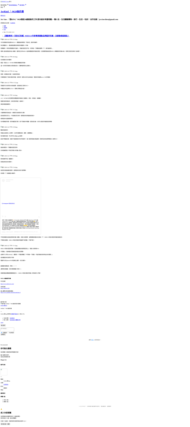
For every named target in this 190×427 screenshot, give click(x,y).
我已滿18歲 (3, 424)
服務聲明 (109, 406)
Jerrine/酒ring (4, 305)
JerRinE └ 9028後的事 (12, 11)
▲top (2, 322)
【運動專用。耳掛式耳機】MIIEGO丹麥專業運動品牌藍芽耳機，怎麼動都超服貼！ (36, 36)
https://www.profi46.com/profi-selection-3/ (11, 292)
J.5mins (3, 231)
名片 (5, 29)
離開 (9, 424)
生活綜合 (12, 23)
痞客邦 (13, 314)
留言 (16, 314)
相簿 (5, 26)
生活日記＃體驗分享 (15, 320)
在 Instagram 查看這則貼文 (8, 203)
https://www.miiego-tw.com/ (7, 284)
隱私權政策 (103, 406)
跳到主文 (3, 15)
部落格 (5, 27)
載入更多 (3, 325)
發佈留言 (3, 334)
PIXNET (84, 406)
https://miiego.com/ (5, 288)
